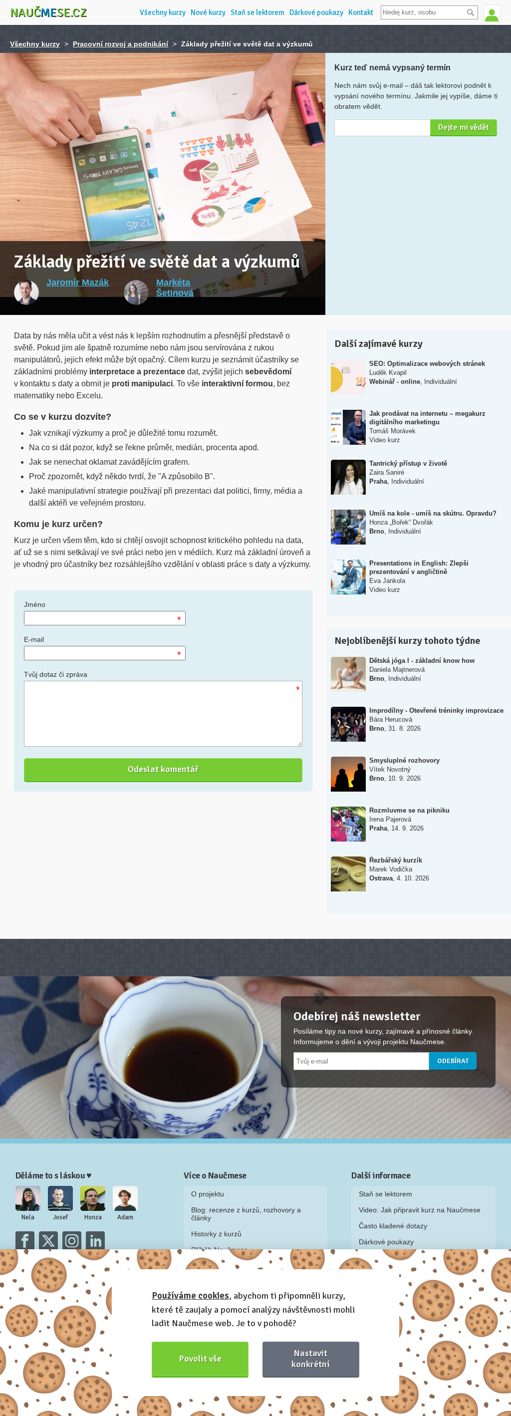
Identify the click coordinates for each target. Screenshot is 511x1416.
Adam (125, 1217)
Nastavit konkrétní (310, 1358)
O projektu (207, 1194)
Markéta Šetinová (175, 288)
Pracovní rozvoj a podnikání (120, 44)
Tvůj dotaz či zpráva (55, 674)
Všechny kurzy (163, 12)
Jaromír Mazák (77, 282)
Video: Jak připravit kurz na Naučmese (420, 1210)
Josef (60, 1217)
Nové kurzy (208, 12)
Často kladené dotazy (393, 1226)
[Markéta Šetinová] (136, 292)
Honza (93, 1217)
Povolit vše (200, 1358)
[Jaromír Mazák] (26, 292)
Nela (27, 1217)
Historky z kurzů (216, 1234)
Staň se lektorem (257, 12)
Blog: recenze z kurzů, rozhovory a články (246, 1214)
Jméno (34, 604)
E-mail (34, 639)
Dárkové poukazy (316, 12)
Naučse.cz (48, 12)
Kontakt (360, 12)
